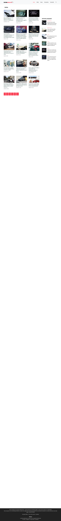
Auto (34, 2)
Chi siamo (24, 519)
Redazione (28, 519)
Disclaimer (37, 519)
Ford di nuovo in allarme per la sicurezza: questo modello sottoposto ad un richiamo (51, 51)
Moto (38, 2)
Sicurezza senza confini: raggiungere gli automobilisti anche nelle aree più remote (51, 23)
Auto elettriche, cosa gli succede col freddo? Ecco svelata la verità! (9, 69)
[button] (56, 2)
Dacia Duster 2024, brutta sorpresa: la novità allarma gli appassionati (21, 85)
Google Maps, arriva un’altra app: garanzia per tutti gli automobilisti (21, 52)
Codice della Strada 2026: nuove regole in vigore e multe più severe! (51, 30)
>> (17, 94)
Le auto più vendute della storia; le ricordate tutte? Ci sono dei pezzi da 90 (34, 85)
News (41, 2)
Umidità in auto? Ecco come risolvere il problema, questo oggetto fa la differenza (51, 44)
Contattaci (37, 514)
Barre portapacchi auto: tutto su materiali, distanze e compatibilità (8, 19)
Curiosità (52, 2)
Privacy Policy (32, 519)
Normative (46, 2)
